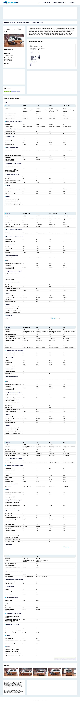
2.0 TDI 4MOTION (33, 56)
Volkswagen (9, 29)
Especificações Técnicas (23, 22)
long (31, 63)
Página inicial (46, 2)
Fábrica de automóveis (58, 2)
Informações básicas (9, 22)
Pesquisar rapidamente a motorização (64, 659)
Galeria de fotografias (37, 22)
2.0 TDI (31, 52)
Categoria (71, 2)
